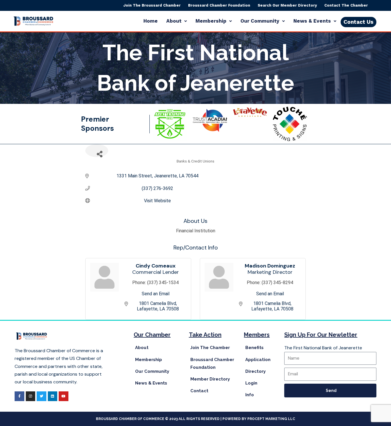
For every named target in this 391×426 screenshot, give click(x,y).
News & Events (312, 21)
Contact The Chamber (346, 5)
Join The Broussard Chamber (152, 5)
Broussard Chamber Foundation (219, 5)
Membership (211, 21)
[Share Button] (96, 150)
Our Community (259, 21)
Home (150, 21)
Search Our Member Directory (287, 5)
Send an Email (155, 293)
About (173, 21)
